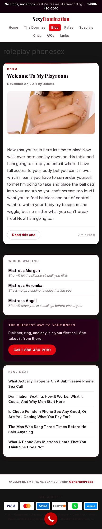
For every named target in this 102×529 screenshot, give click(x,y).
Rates (69, 27)
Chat (37, 35)
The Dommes (35, 27)
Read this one (23, 235)
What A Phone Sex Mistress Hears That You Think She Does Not (47, 445)
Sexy (51, 19)
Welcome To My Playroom (37, 75)
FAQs (50, 35)
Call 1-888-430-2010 (32, 350)
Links (64, 35)
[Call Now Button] (50, 518)
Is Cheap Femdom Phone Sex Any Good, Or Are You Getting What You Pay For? (47, 414)
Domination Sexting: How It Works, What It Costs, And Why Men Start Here (45, 399)
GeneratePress (81, 481)
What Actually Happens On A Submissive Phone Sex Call (51, 384)
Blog (55, 27)
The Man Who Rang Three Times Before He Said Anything (47, 429)
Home (13, 27)
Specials (86, 27)
